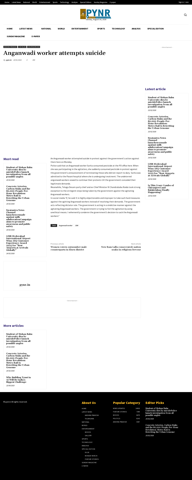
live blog (22, 47)
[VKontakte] (20, 407)
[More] (138, 60)
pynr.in (8, 60)
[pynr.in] (24, 272)
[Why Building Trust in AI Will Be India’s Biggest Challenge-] (39, 381)
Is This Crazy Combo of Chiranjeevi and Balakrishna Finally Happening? (161, 189)
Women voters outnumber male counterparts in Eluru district (69, 248)
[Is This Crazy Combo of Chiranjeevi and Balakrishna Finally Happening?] (181, 189)
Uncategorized (33, 47)
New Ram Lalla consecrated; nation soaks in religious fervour (121, 248)
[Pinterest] (125, 60)
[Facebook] (169, 15)
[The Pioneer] (96, 14)
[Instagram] (10, 407)
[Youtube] (179, 15)
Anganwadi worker (65, 225)
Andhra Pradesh (10, 47)
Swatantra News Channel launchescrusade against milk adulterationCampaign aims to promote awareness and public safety (18, 218)
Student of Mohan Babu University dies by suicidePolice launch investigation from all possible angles (19, 172)
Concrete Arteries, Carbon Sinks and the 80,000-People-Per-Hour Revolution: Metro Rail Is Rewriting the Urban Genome (18, 193)
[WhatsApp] (105, 60)
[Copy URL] (131, 60)
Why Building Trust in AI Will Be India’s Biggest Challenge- (18, 379)
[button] (185, 14)
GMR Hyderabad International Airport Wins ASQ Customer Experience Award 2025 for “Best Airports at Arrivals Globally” (18, 243)
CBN (76, 225)
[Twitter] (174, 15)
